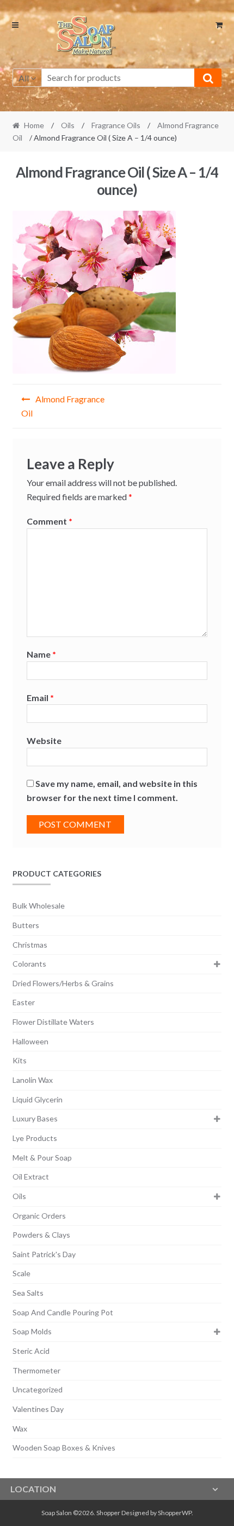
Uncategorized (38, 1389)
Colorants (29, 963)
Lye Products (35, 1138)
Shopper (108, 1513)
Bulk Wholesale (39, 905)
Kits (20, 1060)
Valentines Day (38, 1409)
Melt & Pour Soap (42, 1157)
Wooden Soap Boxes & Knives (64, 1447)
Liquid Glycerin (38, 1099)
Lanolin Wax (33, 1079)
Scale (21, 1273)
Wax (20, 1428)
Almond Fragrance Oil (62, 406)
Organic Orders (39, 1215)
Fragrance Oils (115, 125)
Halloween (30, 1041)
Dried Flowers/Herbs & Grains (63, 983)
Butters (26, 925)
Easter (24, 1002)
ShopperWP (175, 1513)
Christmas (30, 944)
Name (41, 654)
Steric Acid (31, 1350)
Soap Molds (32, 1331)
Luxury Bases (35, 1118)
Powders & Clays (41, 1234)
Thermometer (36, 1370)
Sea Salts (28, 1292)
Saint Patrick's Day (44, 1254)
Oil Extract (31, 1176)
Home (34, 125)
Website (44, 740)
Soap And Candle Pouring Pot (63, 1312)
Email (40, 697)
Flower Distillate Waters (53, 1021)
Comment (49, 521)
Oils (68, 125)
